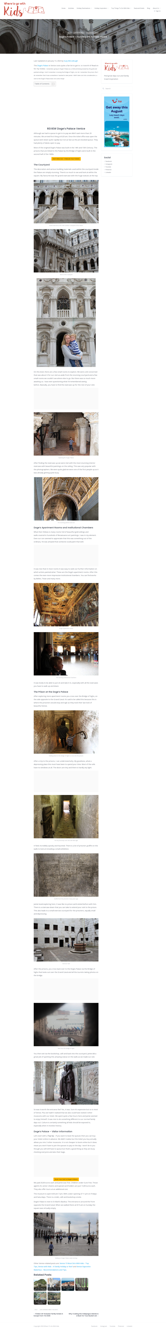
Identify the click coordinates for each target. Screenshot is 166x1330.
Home (63, 8)
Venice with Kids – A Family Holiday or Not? (55, 1266)
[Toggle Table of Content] (52, 83)
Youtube (108, 167)
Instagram (108, 164)
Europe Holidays (79, 32)
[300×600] (116, 147)
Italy (36, 1309)
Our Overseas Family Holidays (49, 1309)
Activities (71, 8)
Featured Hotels (139, 8)
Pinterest (108, 170)
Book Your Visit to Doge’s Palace (66, 1179)
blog (69, 32)
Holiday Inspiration (100, 8)
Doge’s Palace (42, 65)
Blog (148, 8)
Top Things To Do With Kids (120, 8)
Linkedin (108, 172)
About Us (156, 8)
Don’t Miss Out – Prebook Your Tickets (66, 159)
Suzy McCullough (71, 61)
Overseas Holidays (92, 32)
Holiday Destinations (83, 8)
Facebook (108, 161)
